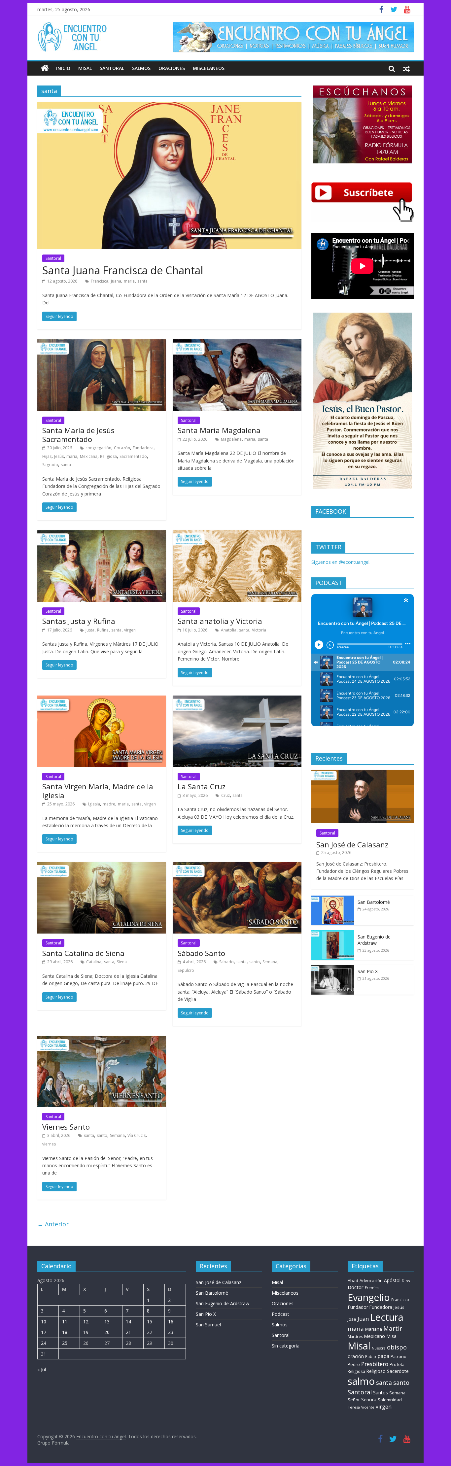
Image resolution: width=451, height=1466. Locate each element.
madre (109, 804)
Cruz (225, 795)
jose (352, 1319)
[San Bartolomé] (332, 899)
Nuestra (379, 1348)
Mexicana (88, 456)
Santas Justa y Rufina (78, 621)
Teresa (354, 1407)
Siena (122, 962)
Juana (116, 281)
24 (43, 1343)
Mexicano (374, 1336)
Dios (406, 1280)
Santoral (112, 68)
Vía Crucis (136, 1135)
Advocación (371, 1280)
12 (85, 1321)
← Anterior (53, 1224)
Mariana (373, 1329)
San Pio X (368, 971)
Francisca (99, 281)
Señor (354, 1400)
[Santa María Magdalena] (237, 343)
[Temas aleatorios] (406, 68)
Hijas (47, 456)
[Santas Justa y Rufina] (101, 534)
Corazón (122, 448)
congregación (98, 448)
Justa (90, 630)
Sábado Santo (201, 953)
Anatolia (228, 630)
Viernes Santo (66, 1127)
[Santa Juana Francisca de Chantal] (169, 106)
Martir (392, 1328)
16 (170, 1321)
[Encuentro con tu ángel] (44, 68)
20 (107, 1332)
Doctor (356, 1287)
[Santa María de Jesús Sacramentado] (101, 343)
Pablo (370, 1356)
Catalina (93, 962)
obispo (397, 1347)
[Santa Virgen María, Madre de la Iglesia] (101, 699)
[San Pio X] (332, 968)
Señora (368, 1399)
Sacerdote (398, 1371)
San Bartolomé (374, 902)
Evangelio (369, 1297)
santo (254, 962)
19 (85, 1332)
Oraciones (171, 68)
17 (43, 1332)
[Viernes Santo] (101, 1039)
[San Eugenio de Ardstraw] (332, 934)
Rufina (103, 630)
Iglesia (94, 804)
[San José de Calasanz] (362, 773)
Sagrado (50, 464)
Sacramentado (133, 456)
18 (64, 1332)
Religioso (376, 1371)
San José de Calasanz (352, 844)
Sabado (226, 962)
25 (64, 1343)
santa (142, 281)
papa (383, 1356)
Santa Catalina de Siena (83, 953)
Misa (391, 1336)
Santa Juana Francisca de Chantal (122, 270)
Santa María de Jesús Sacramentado (78, 434)
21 (128, 1332)
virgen (130, 630)
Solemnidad (390, 1400)
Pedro (354, 1364)
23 (170, 1332)
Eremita (372, 1287)
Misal (85, 68)
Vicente (367, 1407)
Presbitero (374, 1364)
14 (128, 1321)
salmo (361, 1381)
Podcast (280, 1314)
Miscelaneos (209, 68)
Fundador (358, 1307)
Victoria (259, 630)
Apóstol (392, 1280)
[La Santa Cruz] (237, 699)
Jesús (59, 456)
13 (107, 1321)
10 (43, 1321)
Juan (363, 1318)
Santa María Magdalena (219, 430)
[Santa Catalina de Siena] (101, 865)
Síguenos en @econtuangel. (340, 562)
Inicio (63, 68)
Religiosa (108, 456)
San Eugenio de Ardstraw (374, 940)
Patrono (398, 1356)
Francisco (400, 1299)
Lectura (386, 1317)
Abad (353, 1280)
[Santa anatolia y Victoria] (237, 534)
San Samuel (208, 1324)
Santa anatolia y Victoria (220, 621)
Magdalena (231, 439)
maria (129, 281)
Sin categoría (285, 1346)
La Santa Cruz (202, 786)
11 (64, 1321)
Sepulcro (186, 970)
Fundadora (143, 448)
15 (149, 1321)
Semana (269, 962)
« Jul (41, 1369)
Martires (355, 1336)
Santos (380, 1392)
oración (356, 1356)
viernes (49, 1144)
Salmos (141, 68)
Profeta (397, 1364)
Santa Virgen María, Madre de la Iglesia (97, 790)
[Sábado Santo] (237, 865)
